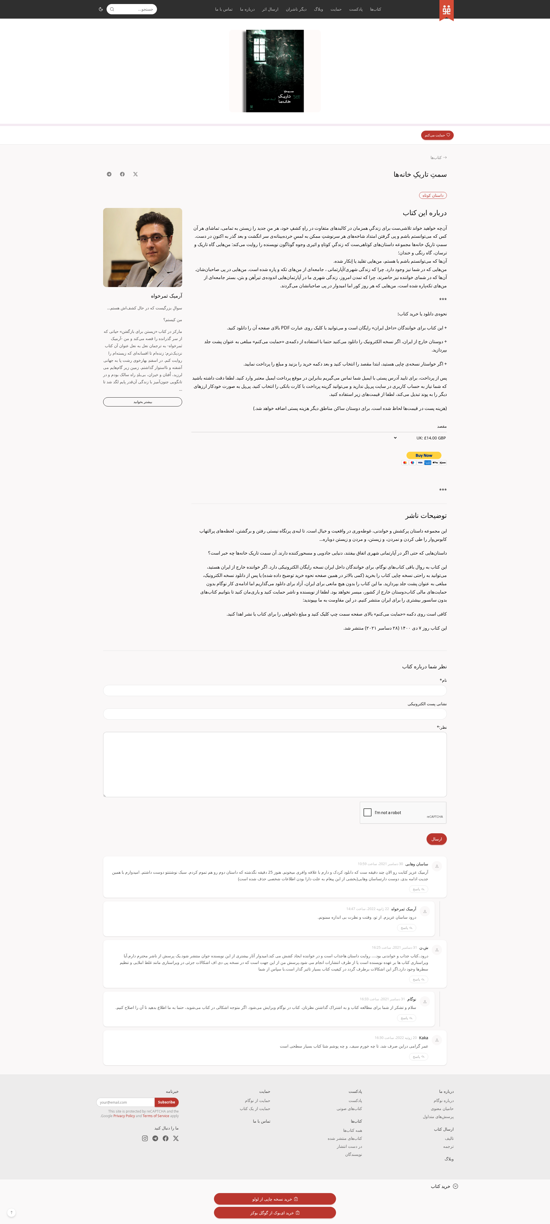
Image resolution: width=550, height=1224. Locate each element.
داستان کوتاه (433, 195)
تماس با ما (224, 9)
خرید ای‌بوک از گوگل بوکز (272, 1212)
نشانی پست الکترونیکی (427, 703)
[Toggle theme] (100, 9)
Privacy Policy (124, 1115)
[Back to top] (11, 1212)
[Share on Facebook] (122, 174)
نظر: (442, 727)
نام (443, 680)
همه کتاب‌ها (352, 1130)
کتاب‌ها (375, 9)
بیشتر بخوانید (142, 401)
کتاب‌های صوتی (349, 1108)
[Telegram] (155, 1138)
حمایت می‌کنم (435, 135)
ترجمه (448, 1146)
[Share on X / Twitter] (135, 174)
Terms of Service (156, 1115)
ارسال (436, 839)
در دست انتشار (349, 1146)
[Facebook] (165, 1138)
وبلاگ (318, 9)
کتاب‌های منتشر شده (345, 1138)
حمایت (336, 9)
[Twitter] (176, 1138)
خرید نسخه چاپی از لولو (272, 1199)
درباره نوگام (444, 1100)
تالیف (449, 1138)
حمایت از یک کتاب (255, 1108)
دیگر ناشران (296, 9)
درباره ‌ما (247, 9)
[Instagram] (145, 1138)
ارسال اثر (270, 9)
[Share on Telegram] (109, 174)
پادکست (356, 9)
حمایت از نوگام (257, 1100)
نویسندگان (353, 1154)
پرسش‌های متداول (438, 1116)
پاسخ (416, 889)
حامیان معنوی (442, 1108)
